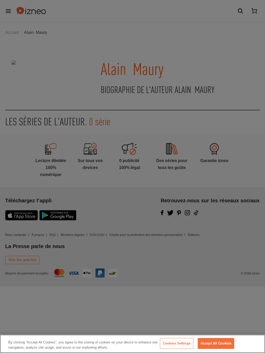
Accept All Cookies (216, 343)
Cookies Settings (176, 343)
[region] (132, 344)
